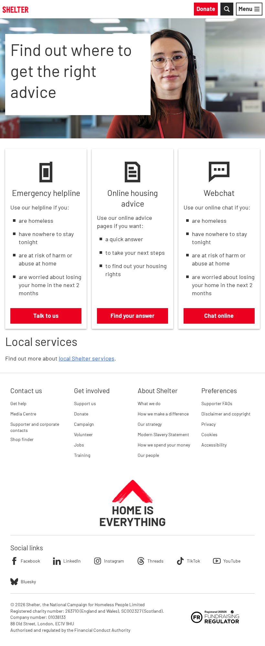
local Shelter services (86, 358)
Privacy (208, 424)
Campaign (84, 424)
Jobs (79, 444)
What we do (149, 403)
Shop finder (22, 439)
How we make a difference (163, 413)
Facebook (30, 561)
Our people (148, 455)
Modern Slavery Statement (163, 434)
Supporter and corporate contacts (34, 427)
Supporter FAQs (216, 403)
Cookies (209, 434)
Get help (18, 403)
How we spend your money (164, 444)
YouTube (231, 561)
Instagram (114, 561)
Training (82, 455)
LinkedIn (72, 561)
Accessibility (214, 444)
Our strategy (150, 424)
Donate (81, 413)
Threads (155, 561)
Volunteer (83, 434)
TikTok (193, 561)
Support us (85, 403)
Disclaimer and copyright (225, 413)
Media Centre (23, 413)
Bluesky (28, 581)
